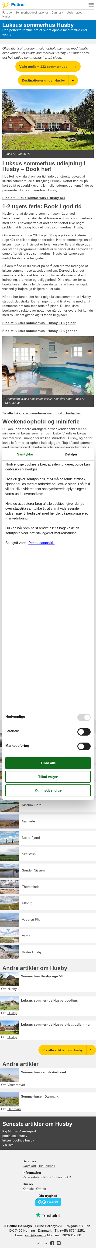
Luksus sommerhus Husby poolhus (49, 1000)
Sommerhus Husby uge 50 (42, 976)
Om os (41, 1189)
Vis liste (8, 1145)
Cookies (56, 1177)
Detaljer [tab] (71, 454)
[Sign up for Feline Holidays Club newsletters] (59, 1243)
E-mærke (48, 1202)
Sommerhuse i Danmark (39, 1096)
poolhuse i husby (14, 1136)
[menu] (91, 4)
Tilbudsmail (46, 1166)
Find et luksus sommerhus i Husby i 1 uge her (38, 323)
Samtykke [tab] (25, 454)
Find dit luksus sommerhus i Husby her (33, 198)
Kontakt (28, 1189)
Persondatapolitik (35, 1177)
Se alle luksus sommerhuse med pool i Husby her (41, 413)
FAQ (68, 1177)
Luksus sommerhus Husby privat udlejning (55, 1024)
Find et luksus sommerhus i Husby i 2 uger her (39, 331)
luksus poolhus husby (18, 1140)
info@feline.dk (35, 1235)
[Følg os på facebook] (52, 1243)
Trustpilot (48, 1215)
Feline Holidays (48, 4)
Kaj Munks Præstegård (19, 1131)
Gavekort (29, 1166)
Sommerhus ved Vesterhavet (43, 1072)
